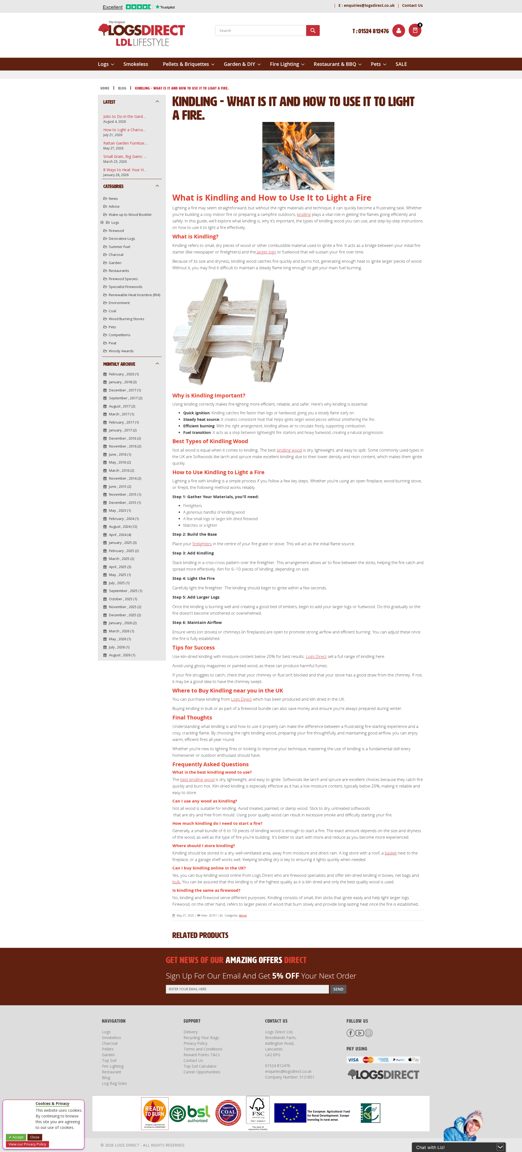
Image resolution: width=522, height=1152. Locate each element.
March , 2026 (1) (120, 631)
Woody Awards (121, 350)
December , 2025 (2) (124, 614)
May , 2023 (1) (119, 510)
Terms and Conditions (203, 1049)
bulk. (176, 881)
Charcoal (116, 254)
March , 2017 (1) (120, 414)
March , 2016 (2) (120, 470)
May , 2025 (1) (119, 574)
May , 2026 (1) (119, 638)
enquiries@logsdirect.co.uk (366, 5)
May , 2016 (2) (119, 462)
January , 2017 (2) (121, 430)
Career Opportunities (202, 1071)
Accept (17, 1137)
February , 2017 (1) (123, 422)
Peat (112, 343)
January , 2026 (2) (121, 622)
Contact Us (412, 5)
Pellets (108, 1049)
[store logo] (141, 34)
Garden (115, 262)
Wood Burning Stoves (126, 318)
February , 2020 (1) (123, 374)
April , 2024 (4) (119, 534)
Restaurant (111, 1071)
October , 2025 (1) (122, 598)
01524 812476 (277, 1065)
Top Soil (109, 1060)
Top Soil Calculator (200, 1066)
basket (391, 853)
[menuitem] (106, 64)
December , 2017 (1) (124, 390)
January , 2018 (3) (121, 381)
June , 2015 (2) (119, 486)
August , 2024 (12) (122, 526)
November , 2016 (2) (124, 446)
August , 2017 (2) (121, 406)
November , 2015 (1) (124, 494)
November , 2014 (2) (124, 478)
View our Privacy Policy (27, 1144)
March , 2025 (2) (120, 558)
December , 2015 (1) (124, 502)
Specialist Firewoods (125, 286)
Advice (243, 915)
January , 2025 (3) (121, 542)
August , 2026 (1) (121, 654)
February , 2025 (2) (123, 550)
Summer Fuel (119, 246)
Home (106, 88)
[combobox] (267, 30)
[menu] (261, 64)
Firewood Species (123, 278)
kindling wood (289, 450)
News (113, 198)
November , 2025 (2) (124, 606)
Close (34, 1137)
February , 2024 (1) (123, 518)
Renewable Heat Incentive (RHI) (134, 294)
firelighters (202, 543)
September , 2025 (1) (124, 590)
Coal (112, 310)
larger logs (266, 252)
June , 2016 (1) (119, 454)
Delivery (191, 1031)
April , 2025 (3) (119, 566)
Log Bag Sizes (114, 1083)
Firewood (116, 230)
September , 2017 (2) (124, 398)
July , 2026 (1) (118, 647)
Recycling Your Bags (201, 1037)
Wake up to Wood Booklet (130, 214)
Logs (115, 222)
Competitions (119, 334)
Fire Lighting (112, 1066)
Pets (112, 326)
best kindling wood (197, 779)
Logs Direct (316, 656)
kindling (304, 214)
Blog (123, 88)
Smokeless (111, 1037)
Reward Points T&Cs (202, 1054)
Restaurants (119, 270)
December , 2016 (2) (124, 438)
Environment (119, 302)
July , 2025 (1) (118, 582)
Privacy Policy (195, 1043)
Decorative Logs (122, 238)
